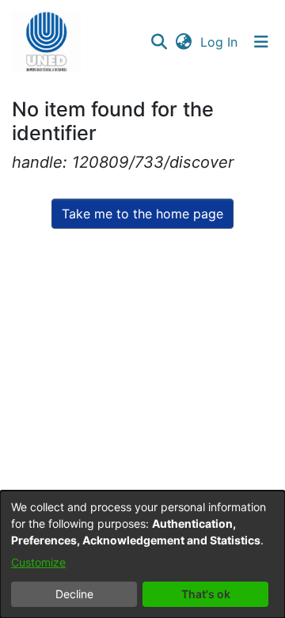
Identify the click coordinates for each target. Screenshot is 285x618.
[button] (46, 42)
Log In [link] (219, 42)
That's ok (205, 594)
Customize (38, 562)
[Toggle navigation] (261, 42)
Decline (74, 594)
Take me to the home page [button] (142, 214)
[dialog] (142, 554)
